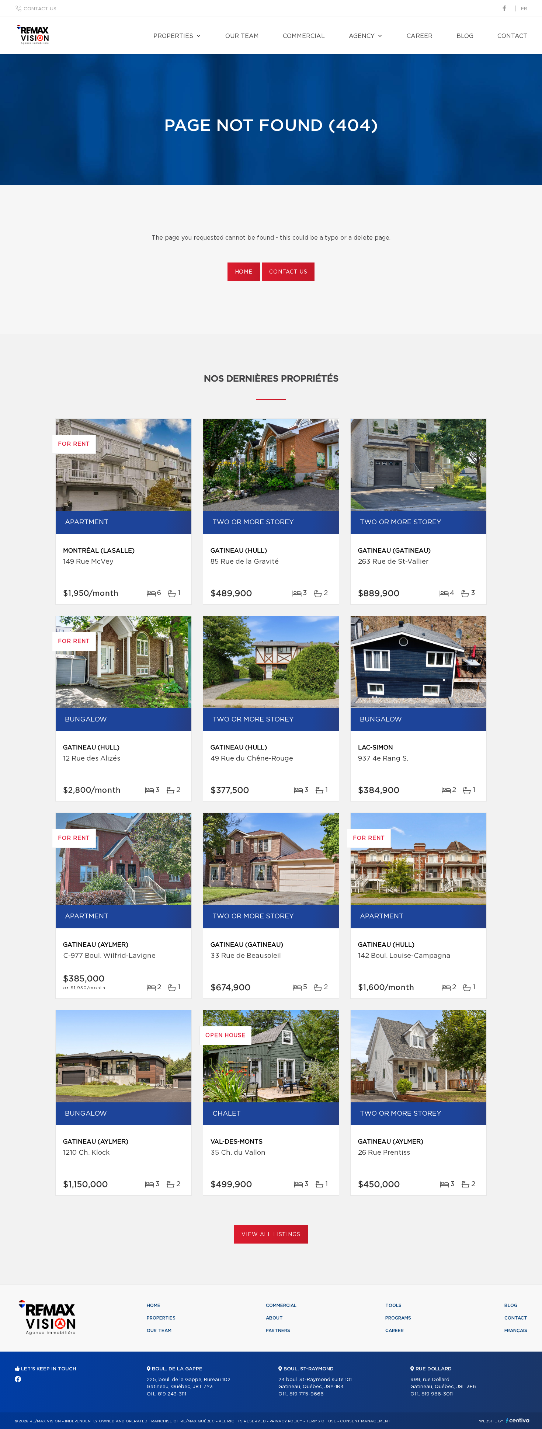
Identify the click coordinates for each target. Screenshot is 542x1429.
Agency (362, 36)
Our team (242, 36)
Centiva (517, 1420)
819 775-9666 (306, 1394)
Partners (278, 1330)
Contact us (40, 9)
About (274, 1318)
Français (515, 1330)
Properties (173, 36)
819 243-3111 (172, 1394)
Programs (398, 1318)
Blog (464, 36)
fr (524, 9)
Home (244, 272)
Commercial (304, 36)
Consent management (365, 1421)
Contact (512, 36)
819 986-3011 (437, 1394)
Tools (393, 1305)
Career (419, 36)
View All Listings (271, 1234)
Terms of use (321, 1421)
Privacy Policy (286, 1421)
